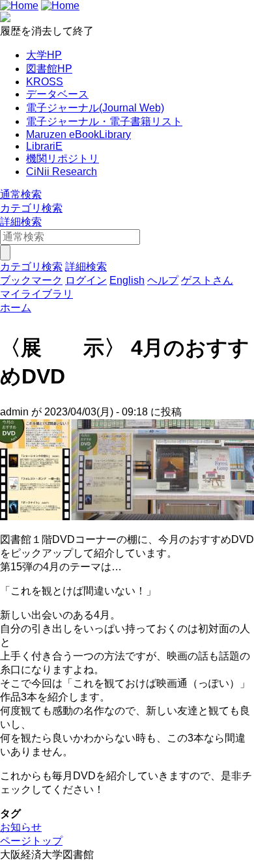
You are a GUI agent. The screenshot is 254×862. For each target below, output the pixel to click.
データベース (57, 94)
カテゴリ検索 (31, 208)
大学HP (44, 55)
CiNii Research (61, 171)
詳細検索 (21, 221)
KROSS (44, 81)
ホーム (15, 307)
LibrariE (44, 146)
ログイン (86, 280)
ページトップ (31, 840)
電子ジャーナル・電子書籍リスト (104, 121)
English (127, 280)
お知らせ (21, 827)
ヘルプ (162, 280)
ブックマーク (31, 280)
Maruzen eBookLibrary (78, 134)
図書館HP (49, 68)
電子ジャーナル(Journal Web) (95, 107)
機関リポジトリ (62, 158)
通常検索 (21, 194)
